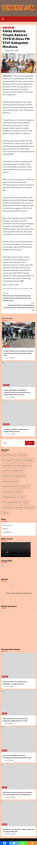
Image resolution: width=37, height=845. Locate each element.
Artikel (21, 455)
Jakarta (6, 471)
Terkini (6, 507)
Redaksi (5, 529)
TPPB (30, 288)
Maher (13, 358)
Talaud (24, 502)
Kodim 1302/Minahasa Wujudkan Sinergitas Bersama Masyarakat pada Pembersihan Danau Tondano (16, 392)
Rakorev (16, 288)
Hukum (6, 465)
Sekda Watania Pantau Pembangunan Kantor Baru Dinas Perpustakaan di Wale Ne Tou (19, 306)
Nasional (24, 486)
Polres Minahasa (10, 502)
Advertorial (8, 455)
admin (16, 50)
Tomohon (18, 507)
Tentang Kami (7, 532)
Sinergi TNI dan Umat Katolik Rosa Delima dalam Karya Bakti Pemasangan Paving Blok (18, 353)
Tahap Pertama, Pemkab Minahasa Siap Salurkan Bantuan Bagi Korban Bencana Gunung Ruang (16, 296)
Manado (6, 476)
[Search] (34, 19)
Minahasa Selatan (10, 481)
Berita (5, 27)
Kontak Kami (6, 525)
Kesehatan (18, 471)
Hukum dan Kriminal (21, 465)
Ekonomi (28, 460)
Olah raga (7, 492)
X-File (5, 513)
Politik (20, 497)
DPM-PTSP (9, 288)
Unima (30, 507)
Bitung (17, 460)
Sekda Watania (23, 288)
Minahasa (11, 27)
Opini (18, 492)
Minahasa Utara (9, 486)
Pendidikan (8, 497)
